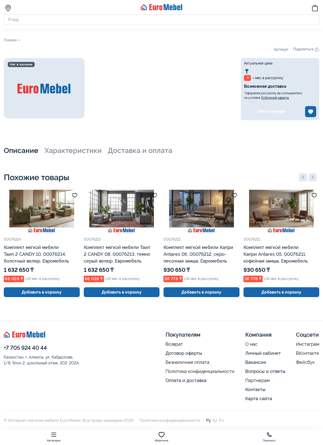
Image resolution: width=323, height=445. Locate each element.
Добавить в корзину (42, 292)
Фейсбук (305, 362)
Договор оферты (184, 353)
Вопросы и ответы (265, 371)
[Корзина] (315, 9)
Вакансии (255, 362)
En (221, 420)
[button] (303, 177)
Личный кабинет (263, 353)
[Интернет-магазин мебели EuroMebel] (161, 9)
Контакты (255, 389)
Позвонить (269, 440)
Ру (208, 420)
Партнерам (257, 380)
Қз (215, 420)
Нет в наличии (271, 111)
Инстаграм (307, 344)
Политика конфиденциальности (200, 371)
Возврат (174, 344)
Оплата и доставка (186, 380)
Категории (54, 440)
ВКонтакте (307, 353)
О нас (251, 344)
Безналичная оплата (187, 362)
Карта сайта (258, 398)
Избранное (162, 440)
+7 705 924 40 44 (25, 347)
